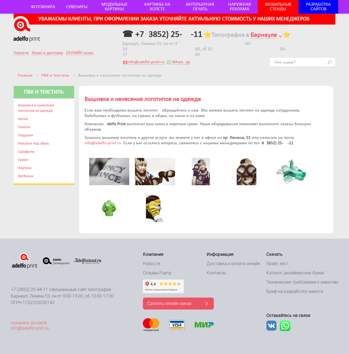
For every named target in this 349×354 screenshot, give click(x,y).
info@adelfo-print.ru (146, 62)
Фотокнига (43, 7)
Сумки (23, 160)
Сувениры (77, 7)
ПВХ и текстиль (55, 75)
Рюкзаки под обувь (33, 144)
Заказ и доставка (47, 53)
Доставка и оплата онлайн (233, 263)
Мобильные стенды (278, 6)
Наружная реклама (239, 6)
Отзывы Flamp (157, 272)
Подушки (25, 135)
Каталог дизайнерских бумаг (295, 272)
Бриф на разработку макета (294, 291)
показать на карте (29, 322)
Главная (25, 75)
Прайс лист (277, 263)
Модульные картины (114, 6)
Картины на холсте (157, 6)
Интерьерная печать (200, 6)
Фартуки (25, 168)
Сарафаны (26, 152)
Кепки (23, 119)
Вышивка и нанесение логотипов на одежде (36, 108)
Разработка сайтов (318, 6)
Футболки (26, 176)
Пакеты (24, 127)
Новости (21, 53)
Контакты (216, 272)
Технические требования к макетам (302, 282)
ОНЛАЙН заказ (80, 53)
